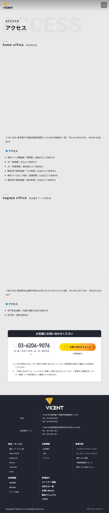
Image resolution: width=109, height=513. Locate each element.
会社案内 (46, 449)
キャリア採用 (14, 492)
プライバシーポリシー (95, 509)
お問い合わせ (48, 490)
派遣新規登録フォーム (84, 462)
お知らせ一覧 (48, 486)
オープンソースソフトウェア (86, 453)
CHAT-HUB (13, 467)
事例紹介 (46, 477)
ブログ (45, 499)
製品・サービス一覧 (16, 449)
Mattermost (13, 458)
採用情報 (12, 483)
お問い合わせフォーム (80, 346)
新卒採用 (12, 487)
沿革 (44, 453)
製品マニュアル (49, 494)
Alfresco (12, 462)
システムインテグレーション (86, 449)
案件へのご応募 (82, 458)
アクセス (46, 458)
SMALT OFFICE (14, 453)
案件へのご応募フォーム (85, 467)
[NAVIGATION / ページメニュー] (104, 5)
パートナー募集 (49, 482)
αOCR (11, 471)
